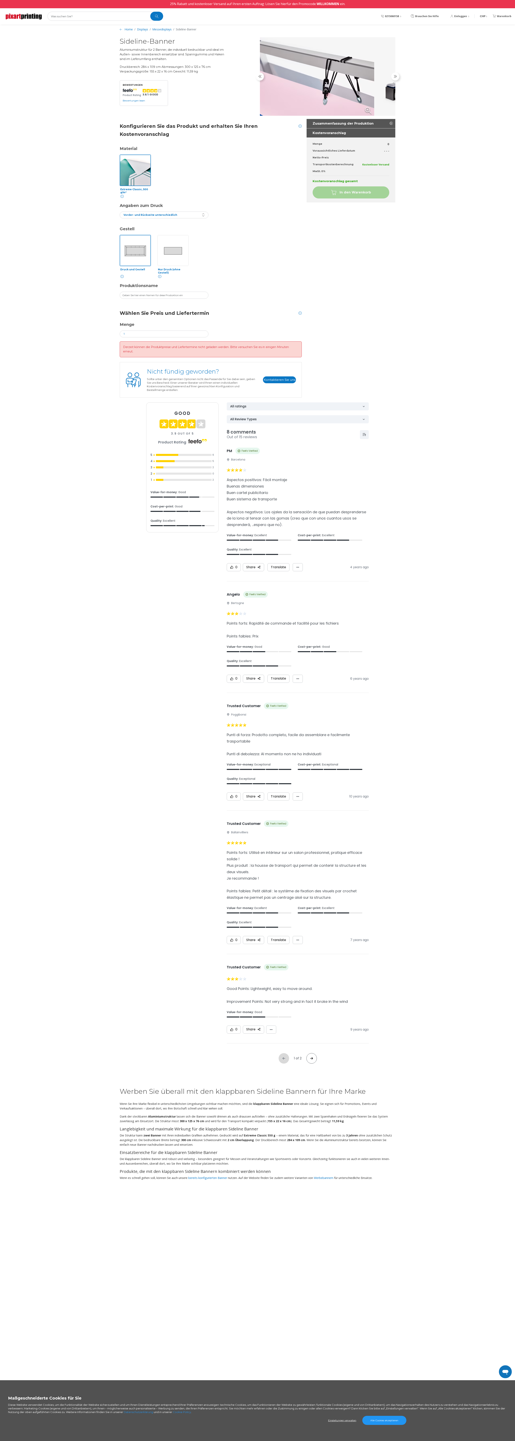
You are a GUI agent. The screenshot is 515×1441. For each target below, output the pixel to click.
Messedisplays (162, 29)
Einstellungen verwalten (342, 1420)
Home (129, 29)
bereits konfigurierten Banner (207, 1178)
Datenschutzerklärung (138, 1412)
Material (128, 148)
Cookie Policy (182, 1412)
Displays (142, 29)
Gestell (127, 228)
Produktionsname (139, 285)
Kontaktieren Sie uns (279, 380)
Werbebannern (323, 1178)
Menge (127, 324)
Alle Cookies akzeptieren (384, 1420)
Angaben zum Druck (141, 205)
